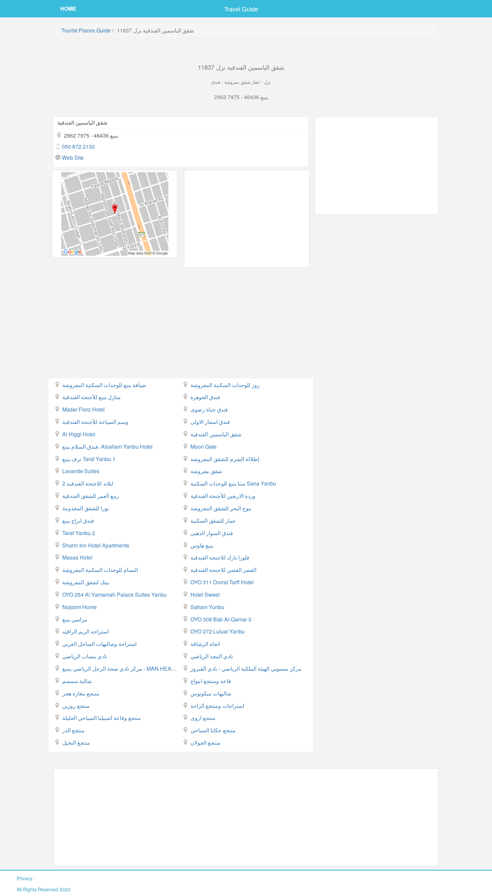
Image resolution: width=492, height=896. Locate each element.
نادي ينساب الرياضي (84, 656)
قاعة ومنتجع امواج (210, 681)
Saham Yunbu (207, 607)
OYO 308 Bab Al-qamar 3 (220, 619)
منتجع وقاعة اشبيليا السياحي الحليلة (101, 718)
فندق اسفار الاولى (210, 422)
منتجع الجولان (205, 742)
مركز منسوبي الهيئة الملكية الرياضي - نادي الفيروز (246, 668)
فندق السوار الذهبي (211, 533)
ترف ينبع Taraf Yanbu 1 (88, 459)
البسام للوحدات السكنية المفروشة (100, 570)
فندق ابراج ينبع (78, 520)
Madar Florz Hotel (83, 409)
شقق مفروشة (206, 471)
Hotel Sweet (205, 594)
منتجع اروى (203, 718)
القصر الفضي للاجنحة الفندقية (223, 570)
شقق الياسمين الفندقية (215, 434)
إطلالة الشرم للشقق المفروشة (224, 459)
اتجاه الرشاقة (205, 644)
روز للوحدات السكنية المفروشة (225, 385)
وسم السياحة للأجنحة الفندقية (95, 422)
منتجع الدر (73, 730)
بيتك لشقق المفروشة (85, 582)
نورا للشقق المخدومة (85, 508)
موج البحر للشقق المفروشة (220, 508)
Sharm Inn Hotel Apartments (95, 545)
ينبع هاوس (201, 545)
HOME (68, 8)
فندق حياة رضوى (209, 409)
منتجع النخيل (76, 742)
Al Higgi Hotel (78, 434)
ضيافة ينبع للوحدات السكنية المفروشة (104, 385)
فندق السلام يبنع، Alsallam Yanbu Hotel (107, 446)
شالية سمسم (77, 681)
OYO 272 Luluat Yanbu (217, 631)
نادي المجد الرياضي (211, 656)
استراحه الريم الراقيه (85, 631)
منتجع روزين (76, 706)
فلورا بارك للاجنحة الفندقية (219, 557)
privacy (24, 878)
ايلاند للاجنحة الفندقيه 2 (87, 483)
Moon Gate (203, 446)
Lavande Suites (80, 471)
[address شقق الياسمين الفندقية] (114, 214)
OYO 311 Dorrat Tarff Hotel (222, 582)
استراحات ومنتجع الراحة (217, 706)
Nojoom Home (79, 607)
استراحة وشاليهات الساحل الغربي (99, 644)
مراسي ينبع (74, 619)
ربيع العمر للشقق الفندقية (90, 496)
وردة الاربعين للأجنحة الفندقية (222, 496)
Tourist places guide (86, 30)
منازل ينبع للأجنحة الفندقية (91, 397)
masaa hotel (77, 557)
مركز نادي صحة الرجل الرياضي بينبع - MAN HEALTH (121, 668)
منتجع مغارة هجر (80, 693)
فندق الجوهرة (205, 397)
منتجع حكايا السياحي (213, 730)
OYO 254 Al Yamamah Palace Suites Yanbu (114, 594)
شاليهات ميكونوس (210, 693)
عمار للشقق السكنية (213, 520)
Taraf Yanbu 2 (78, 533)
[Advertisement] (247, 219)
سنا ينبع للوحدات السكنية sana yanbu (233, 483)
